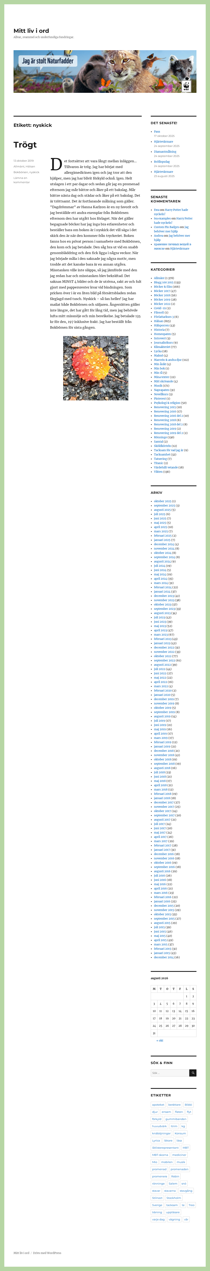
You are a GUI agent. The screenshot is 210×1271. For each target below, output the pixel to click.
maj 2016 (160, 884)
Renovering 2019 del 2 (168, 433)
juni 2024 (160, 570)
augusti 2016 (162, 871)
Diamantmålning (165, 151)
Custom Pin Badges (166, 227)
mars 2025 (161, 531)
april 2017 (160, 837)
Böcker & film (163, 287)
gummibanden (175, 1119)
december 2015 (164, 906)
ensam (166, 1111)
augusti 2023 (162, 613)
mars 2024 (161, 583)
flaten (179, 1111)
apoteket (158, 1104)
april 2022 (160, 682)
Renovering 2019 (165, 428)
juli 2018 (159, 772)
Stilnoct (157, 1197)
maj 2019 (160, 729)
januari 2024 (162, 591)
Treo (191, 1205)
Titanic (158, 463)
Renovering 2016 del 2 (168, 416)
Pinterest (160, 398)
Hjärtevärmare (163, 141)
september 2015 (164, 918)
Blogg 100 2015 (163, 282)
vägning (174, 1219)
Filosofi (159, 312)
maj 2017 (160, 832)
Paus (157, 131)
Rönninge (160, 437)
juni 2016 (160, 880)
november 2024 (164, 548)
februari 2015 (162, 949)
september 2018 (164, 764)
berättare (174, 1104)
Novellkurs (161, 394)
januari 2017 (162, 850)
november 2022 (164, 652)
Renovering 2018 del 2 (168, 424)
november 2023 (164, 600)
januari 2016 (162, 901)
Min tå (158, 373)
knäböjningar (161, 1133)
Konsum (180, 1133)
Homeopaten (162, 334)
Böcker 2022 (162, 304)
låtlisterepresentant (165, 1147)
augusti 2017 (162, 819)
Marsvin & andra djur (168, 360)
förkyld (156, 1119)
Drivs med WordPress (47, 1253)
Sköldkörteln (162, 446)
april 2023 (160, 630)
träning (157, 1212)
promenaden (179, 1169)
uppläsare (173, 1212)
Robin (175, 1176)
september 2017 (164, 815)
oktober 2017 (162, 811)
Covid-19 (160, 308)
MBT (186, 1147)
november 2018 (164, 755)
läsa (179, 1140)
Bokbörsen (21, 172)
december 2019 (164, 699)
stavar (156, 1190)
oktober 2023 (162, 604)
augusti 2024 (162, 561)
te (183, 1205)
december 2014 (164, 957)
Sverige (157, 1205)
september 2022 (164, 660)
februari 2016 (162, 897)
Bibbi (188, 1104)
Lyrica (156, 1140)
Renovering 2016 (165, 411)
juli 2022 (159, 669)
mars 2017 (161, 841)
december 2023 (164, 596)
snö (183, 1183)
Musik (158, 385)
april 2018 (160, 785)
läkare (168, 1140)
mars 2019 (161, 738)
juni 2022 (160, 673)
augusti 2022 (162, 665)
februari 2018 (162, 794)
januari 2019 (162, 746)
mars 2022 (161, 686)
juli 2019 (159, 720)
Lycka (158, 351)
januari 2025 (162, 540)
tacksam (172, 1205)
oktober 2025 (162, 501)
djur (155, 1111)
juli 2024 (159, 566)
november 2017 (164, 807)
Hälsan (30, 166)
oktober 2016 (162, 862)
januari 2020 (162, 695)
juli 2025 (159, 514)
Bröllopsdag (162, 162)
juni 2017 (160, 828)
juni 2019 (160, 725)
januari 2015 (162, 953)
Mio (154, 1162)
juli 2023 (159, 617)
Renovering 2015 (165, 407)
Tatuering (160, 459)
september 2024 (164, 557)
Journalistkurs (163, 342)
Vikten (158, 472)
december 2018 (164, 751)
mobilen (167, 1162)
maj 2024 (160, 574)
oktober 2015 (162, 914)
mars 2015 (161, 944)
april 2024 (160, 578)
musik (181, 1162)
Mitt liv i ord (31, 30)
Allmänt (19, 166)
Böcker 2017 (162, 291)
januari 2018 (162, 798)
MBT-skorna (160, 1154)
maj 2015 (160, 936)
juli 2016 (159, 875)
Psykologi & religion (167, 403)
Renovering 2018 (165, 420)
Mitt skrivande (163, 381)
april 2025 (160, 527)
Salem (173, 1183)
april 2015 (160, 940)
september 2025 (164, 505)
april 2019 (160, 733)
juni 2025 (160, 518)
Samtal (158, 441)
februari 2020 (163, 690)
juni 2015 (160, 931)
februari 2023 (162, 639)
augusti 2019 (162, 716)
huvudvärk (159, 1126)
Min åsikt (160, 364)
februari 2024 (163, 587)
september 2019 (164, 712)
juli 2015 (159, 927)
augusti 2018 (162, 768)
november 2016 (164, 858)
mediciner (179, 1154)
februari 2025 (163, 535)
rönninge (158, 1183)
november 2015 (164, 910)
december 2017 (164, 802)
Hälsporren (161, 325)
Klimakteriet (162, 347)
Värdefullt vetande (166, 467)
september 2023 (164, 609)
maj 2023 (160, 626)
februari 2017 (162, 845)
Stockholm (174, 1197)
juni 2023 (160, 622)
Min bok (159, 368)
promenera (159, 1176)
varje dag (158, 1219)
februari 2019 (162, 742)
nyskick (34, 172)
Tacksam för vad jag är (168, 450)
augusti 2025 (162, 510)
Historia (159, 330)
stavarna (170, 1190)
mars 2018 (161, 789)
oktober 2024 (162, 553)
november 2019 (164, 703)
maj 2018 (160, 781)
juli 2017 (159, 824)
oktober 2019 (162, 708)
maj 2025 (160, 523)
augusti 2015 (162, 923)
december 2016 (164, 854)
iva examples (162, 218)
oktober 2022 (162, 656)
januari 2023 (162, 643)
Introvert (160, 338)
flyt (189, 1111)
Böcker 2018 (162, 295)
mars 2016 (161, 893)
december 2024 (164, 544)
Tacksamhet (162, 454)
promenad (159, 1169)
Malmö (158, 355)
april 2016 (160, 888)
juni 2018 (160, 776)
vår (186, 1219)
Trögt (25, 145)
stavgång (186, 1190)
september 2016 (164, 867)
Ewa (156, 210)
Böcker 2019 (162, 299)
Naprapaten (161, 390)
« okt (159, 1040)
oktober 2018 (162, 759)
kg (183, 1126)
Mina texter (161, 377)
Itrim (174, 1126)
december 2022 (164, 647)
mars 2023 (161, 634)
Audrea (158, 235)
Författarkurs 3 (164, 317)
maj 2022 (160, 677)
